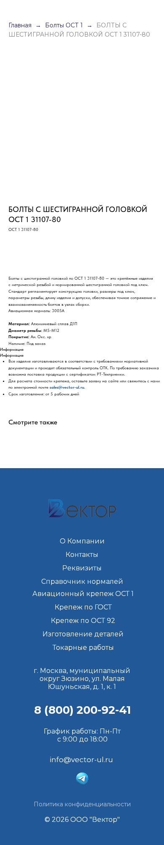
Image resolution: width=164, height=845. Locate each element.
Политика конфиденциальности (82, 804)
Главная (20, 25)
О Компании (82, 541)
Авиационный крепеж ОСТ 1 (83, 594)
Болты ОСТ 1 (65, 25)
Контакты (82, 555)
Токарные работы (83, 648)
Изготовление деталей (83, 634)
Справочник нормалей (82, 581)
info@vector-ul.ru (81, 759)
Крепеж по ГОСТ (83, 607)
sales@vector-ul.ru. (67, 386)
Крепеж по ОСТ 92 (83, 621)
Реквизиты (82, 568)
